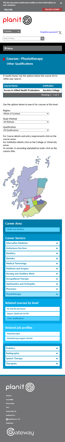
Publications (9, 423)
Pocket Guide (10, 411)
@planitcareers (13, 419)
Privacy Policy (10, 403)
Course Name (11, 86)
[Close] (61, 3)
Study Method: (10, 119)
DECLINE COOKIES (52, 10)
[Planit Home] (17, 26)
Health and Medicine (15, 229)
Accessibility (9, 399)
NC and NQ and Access (16, 309)
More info (8, 10)
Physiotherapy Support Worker (20, 338)
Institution (48, 86)
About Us (9, 395)
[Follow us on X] (60, 33)
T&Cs (7, 407)
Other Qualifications (15, 319)
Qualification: (9, 127)
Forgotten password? (49, 32)
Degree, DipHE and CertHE (18, 314)
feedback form (10, 415)
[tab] (32, 243)
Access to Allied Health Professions (22, 90)
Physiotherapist (13, 334)
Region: (6, 110)
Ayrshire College (51, 90)
